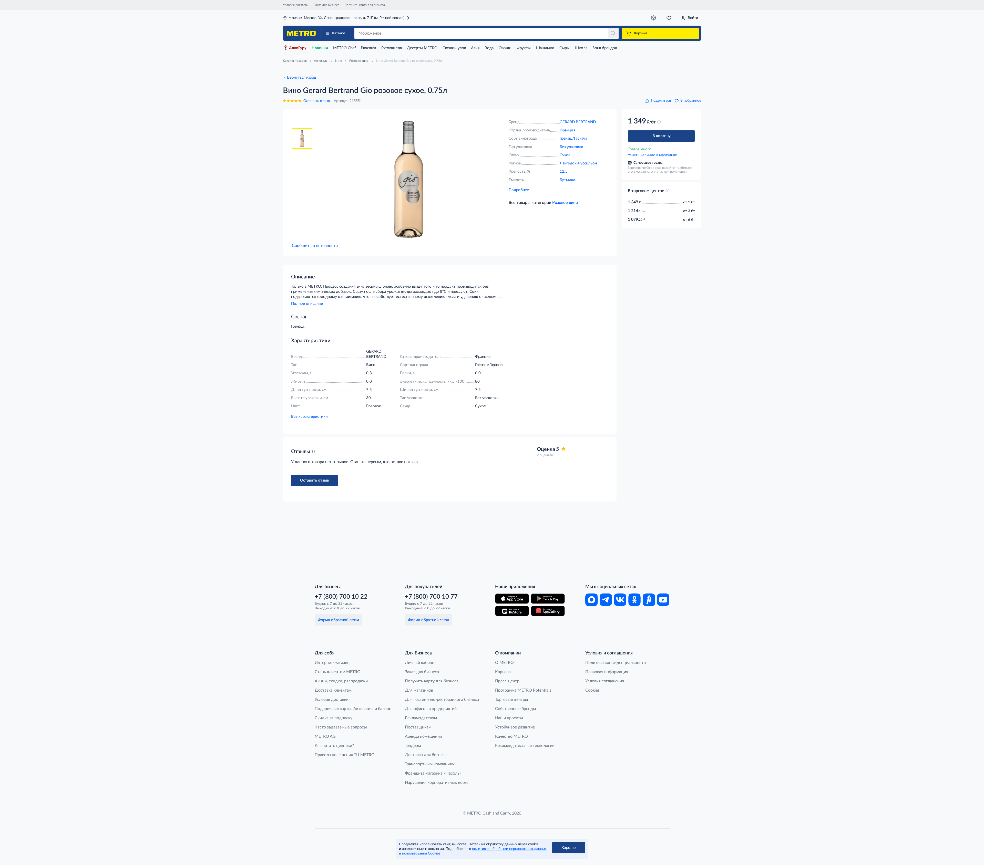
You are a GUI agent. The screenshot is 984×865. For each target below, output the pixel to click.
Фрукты (524, 48)
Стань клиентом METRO (338, 672)
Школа (581, 48)
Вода (489, 48)
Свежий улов (454, 48)
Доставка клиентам (333, 690)
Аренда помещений (423, 736)
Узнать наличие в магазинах (652, 155)
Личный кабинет (420, 663)
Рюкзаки (368, 48)
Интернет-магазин (332, 663)
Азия (475, 48)
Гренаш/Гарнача (573, 138)
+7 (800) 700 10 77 (431, 597)
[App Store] (512, 598)
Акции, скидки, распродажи (341, 681)
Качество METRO (511, 736)
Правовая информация (606, 672)
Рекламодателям (421, 718)
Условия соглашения (604, 681)
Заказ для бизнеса (326, 4)
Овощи (505, 48)
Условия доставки (296, 4)
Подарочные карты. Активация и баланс (353, 709)
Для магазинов (419, 690)
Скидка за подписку (333, 718)
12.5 (564, 171)
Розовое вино (565, 203)
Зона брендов (604, 48)
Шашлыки (545, 48)
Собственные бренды (515, 709)
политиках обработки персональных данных (509, 849)
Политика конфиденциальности (615, 663)
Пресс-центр (507, 681)
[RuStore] (512, 611)
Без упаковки (571, 147)
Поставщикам (418, 727)
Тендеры (413, 746)
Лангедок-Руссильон (578, 163)
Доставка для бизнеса (426, 755)
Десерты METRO (422, 48)
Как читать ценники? (334, 746)
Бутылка (567, 180)
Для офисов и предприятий (431, 709)
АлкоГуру (297, 48)
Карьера (503, 672)
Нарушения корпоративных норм (436, 782)
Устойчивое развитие (515, 727)
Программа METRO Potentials (523, 690)
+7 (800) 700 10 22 (341, 597)
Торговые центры (511, 699)
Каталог (338, 33)
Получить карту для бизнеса (364, 4)
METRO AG (325, 736)
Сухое (565, 155)
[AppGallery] (548, 611)
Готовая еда (391, 48)
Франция (567, 130)
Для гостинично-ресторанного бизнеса (442, 699)
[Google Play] (548, 598)
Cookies (592, 690)
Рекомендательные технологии (525, 746)
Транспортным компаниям (430, 764)
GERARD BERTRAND (578, 122)
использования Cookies (421, 853)
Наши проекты (509, 718)
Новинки (320, 48)
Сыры (564, 48)
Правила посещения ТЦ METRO (345, 755)
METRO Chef (344, 48)
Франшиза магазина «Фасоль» (433, 773)
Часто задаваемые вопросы (341, 727)
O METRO (504, 663)
